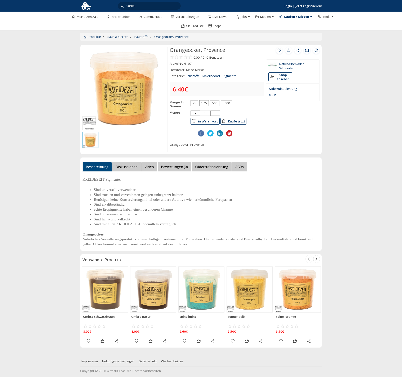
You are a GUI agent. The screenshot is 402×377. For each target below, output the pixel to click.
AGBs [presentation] (239, 166)
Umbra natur (141, 317)
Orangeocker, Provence (171, 37)
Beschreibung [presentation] (97, 166)
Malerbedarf (211, 76)
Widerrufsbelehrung (282, 88)
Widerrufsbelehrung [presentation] (211, 166)
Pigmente (230, 76)
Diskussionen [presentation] (127, 166)
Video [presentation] (149, 166)
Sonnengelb (236, 317)
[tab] (97, 168)
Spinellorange (286, 317)
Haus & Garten (117, 37)
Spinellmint (187, 317)
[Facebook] (201, 135)
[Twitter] (210, 135)
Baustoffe (141, 37)
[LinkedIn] (220, 135)
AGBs (272, 95)
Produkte (92, 37)
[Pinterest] (229, 135)
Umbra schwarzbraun (99, 317)
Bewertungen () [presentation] (174, 166)
